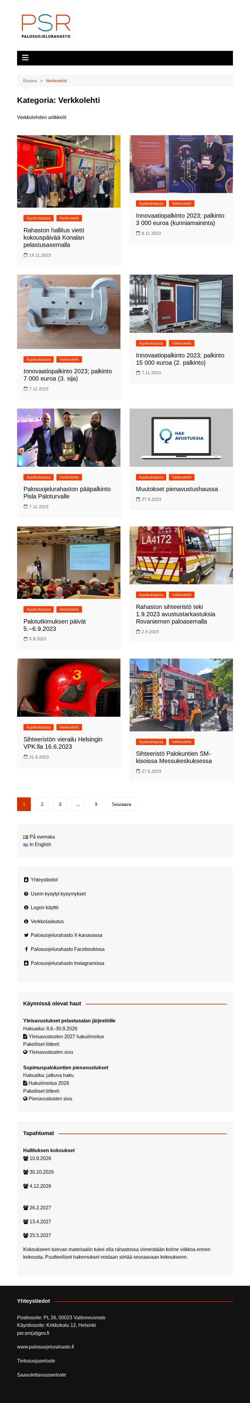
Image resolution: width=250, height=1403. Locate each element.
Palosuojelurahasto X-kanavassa (66, 935)
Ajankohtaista (39, 218)
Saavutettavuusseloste (41, 1374)
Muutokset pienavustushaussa (177, 489)
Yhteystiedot (44, 879)
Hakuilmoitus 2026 (49, 1083)
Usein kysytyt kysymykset (58, 893)
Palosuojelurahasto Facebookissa (68, 949)
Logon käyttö (45, 907)
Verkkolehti (69, 218)
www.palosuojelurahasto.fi (45, 1346)
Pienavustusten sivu (50, 1098)
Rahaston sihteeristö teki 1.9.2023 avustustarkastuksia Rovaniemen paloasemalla (175, 614)
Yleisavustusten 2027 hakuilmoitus (66, 1036)
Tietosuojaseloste (36, 1360)
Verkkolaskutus (47, 921)
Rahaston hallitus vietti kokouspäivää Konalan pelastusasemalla (53, 237)
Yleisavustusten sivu (51, 1052)
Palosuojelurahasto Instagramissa (67, 963)
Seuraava (121, 804)
